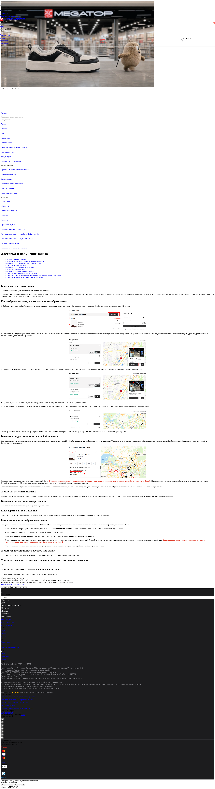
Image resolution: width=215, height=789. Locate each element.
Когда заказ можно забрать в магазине (19, 271)
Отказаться (6, 587)
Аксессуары (5, 642)
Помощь (4, 611)
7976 (23, 715)
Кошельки (5, 656)
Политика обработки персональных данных (18, 697)
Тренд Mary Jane (7, 625)
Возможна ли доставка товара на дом (19, 267)
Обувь (3, 631)
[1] (1, 27)
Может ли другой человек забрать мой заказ (22, 273)
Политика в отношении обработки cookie (17, 700)
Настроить (14, 587)
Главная (4, 113)
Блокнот (4, 645)
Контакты (5, 608)
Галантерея (5, 653)
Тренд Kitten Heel (7, 622)
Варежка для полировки (10, 648)
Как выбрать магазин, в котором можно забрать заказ (25, 261)
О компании (6, 617)
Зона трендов (6, 619)
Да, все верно (6, 785)
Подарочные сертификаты (10, 16)
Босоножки (5, 636)
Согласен (23, 587)
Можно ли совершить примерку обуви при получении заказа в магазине (33, 275)
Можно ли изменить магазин (16, 265)
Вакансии (5, 614)
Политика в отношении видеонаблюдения (17, 708)
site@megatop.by (7, 713)
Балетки (4, 634)
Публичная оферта (8, 705)
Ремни (3, 659)
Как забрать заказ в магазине (16, 269)
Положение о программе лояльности (15, 702)
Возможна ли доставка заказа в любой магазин (23, 263)
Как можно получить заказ (15, 259)
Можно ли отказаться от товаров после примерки (24, 277)
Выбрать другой (18, 785)
